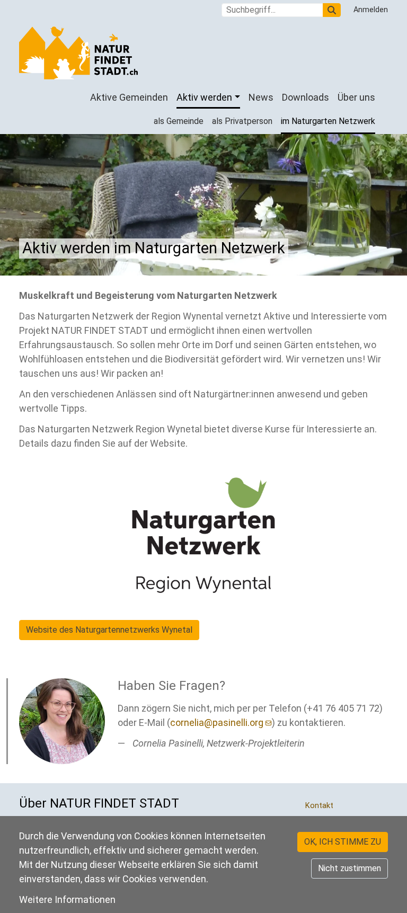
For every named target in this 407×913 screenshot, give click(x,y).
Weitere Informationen (67, 899)
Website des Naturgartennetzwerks (109, 630)
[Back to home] (78, 52)
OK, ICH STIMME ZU (342, 842)
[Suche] (332, 10)
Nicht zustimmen (349, 868)
